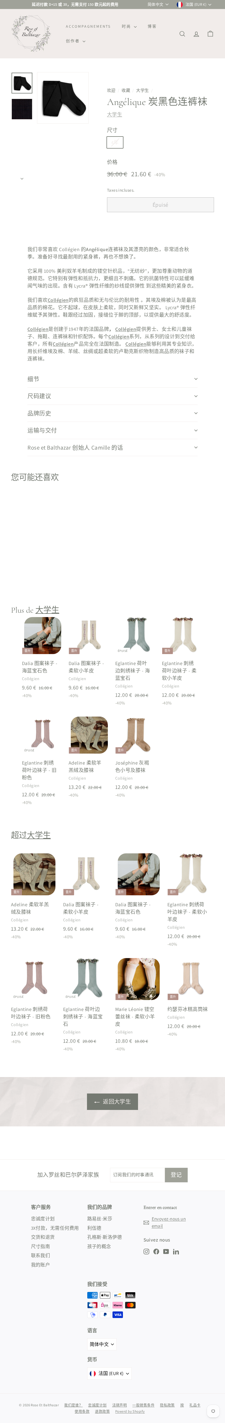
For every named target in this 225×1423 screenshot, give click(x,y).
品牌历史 (39, 413)
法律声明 (119, 1405)
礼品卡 (194, 1405)
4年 (115, 142)
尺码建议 (39, 396)
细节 (33, 379)
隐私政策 (167, 1405)
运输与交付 (42, 430)
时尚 (127, 26)
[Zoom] (62, 97)
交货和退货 (43, 1237)
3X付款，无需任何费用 (55, 1228)
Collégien (58, 300)
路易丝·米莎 (100, 1219)
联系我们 (40, 1255)
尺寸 (112, 130)
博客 (152, 26)
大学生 (142, 90)
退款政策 (102, 1411)
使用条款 (82, 1411)
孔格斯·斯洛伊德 (104, 1237)
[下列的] (22, 177)
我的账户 (40, 1265)
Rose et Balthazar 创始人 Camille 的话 (75, 447)
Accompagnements (88, 26)
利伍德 (94, 1228)
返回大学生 (116, 1101)
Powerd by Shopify (130, 1411)
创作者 (73, 40)
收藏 (126, 90)
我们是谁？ (73, 1405)
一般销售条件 (143, 1405)
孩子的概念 (99, 1246)
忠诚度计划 (43, 1219)
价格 (112, 162)
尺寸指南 (40, 1246)
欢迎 (111, 90)
